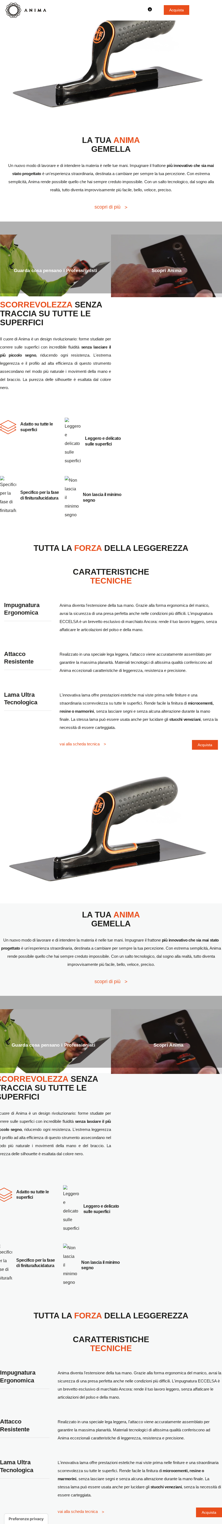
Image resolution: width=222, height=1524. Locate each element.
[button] (212, 9)
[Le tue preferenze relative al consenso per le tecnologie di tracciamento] (26, 1519)
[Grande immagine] (111, 55)
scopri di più (107, 207)
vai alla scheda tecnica (80, 744)
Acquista (176, 10)
